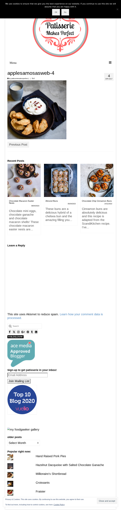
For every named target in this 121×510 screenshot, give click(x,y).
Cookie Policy (59, 505)
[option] (24, 201)
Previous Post (18, 144)
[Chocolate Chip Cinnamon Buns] (97, 180)
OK (56, 12)
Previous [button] (10, 201)
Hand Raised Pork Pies (51, 456)
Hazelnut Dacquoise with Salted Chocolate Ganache (70, 465)
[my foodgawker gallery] (23, 429)
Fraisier (40, 491)
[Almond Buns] (60, 180)
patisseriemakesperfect (19, 78)
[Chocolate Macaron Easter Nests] (24, 180)
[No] (117, 9)
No (65, 12)
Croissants (43, 482)
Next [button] (111, 201)
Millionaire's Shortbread (51, 473)
